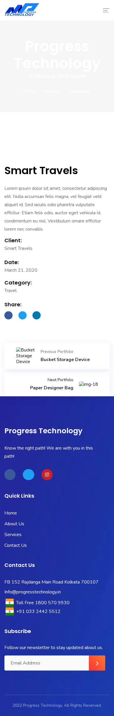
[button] (9, 151)
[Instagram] (47, 474)
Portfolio (52, 91)
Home (29, 91)
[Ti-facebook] (9, 474)
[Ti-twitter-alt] (28, 474)
